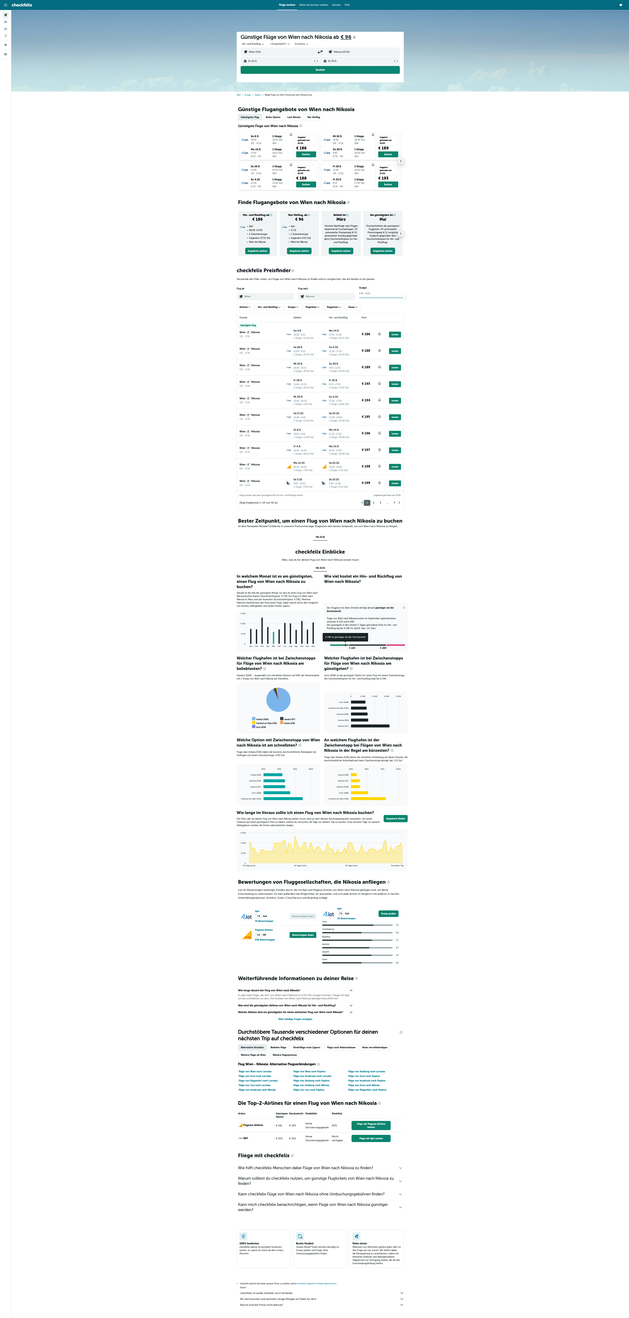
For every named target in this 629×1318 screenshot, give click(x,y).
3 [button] (380, 502)
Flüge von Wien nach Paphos (309, 1071)
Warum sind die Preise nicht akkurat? (261, 1304)
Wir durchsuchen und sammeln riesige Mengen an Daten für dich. (278, 1299)
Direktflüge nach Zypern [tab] (306, 1047)
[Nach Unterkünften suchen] (5, 22)
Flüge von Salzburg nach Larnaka (366, 1071)
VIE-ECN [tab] (320, 537)
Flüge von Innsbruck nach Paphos (366, 1080)
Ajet (257, 911)
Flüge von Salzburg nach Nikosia (311, 1085)
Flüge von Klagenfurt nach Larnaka (258, 1080)
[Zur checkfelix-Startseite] (22, 5)
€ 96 (346, 37)
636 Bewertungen (265, 939)
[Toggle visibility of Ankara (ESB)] (287, 722)
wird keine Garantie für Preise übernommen (316, 1283)
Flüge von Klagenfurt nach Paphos (367, 1090)
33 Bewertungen (264, 921)
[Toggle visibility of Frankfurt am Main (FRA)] (264, 722)
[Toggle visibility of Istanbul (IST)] (287, 719)
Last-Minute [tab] (294, 117)
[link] (257, 251)
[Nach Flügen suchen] (5, 15)
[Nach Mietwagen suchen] (5, 29)
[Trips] (5, 45)
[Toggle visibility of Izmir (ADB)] (259, 726)
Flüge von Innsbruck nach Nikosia (257, 1090)
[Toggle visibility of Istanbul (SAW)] (260, 719)
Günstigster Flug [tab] (250, 117)
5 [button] (394, 502)
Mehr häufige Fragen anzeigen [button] (295, 1019)
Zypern (258, 95)
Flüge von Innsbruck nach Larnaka (312, 1076)
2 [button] (373, 502)
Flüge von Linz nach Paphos (308, 1090)
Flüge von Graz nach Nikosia (364, 1085)
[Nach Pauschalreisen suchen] (5, 35)
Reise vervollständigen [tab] (375, 1047)
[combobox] (253, 44)
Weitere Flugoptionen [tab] (285, 1055)
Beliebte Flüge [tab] (278, 1047)
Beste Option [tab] (273, 117)
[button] (5, 5)
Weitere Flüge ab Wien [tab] (253, 1055)
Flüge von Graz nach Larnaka (255, 1076)
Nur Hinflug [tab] (313, 117)
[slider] (405, 298)
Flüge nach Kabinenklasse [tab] (341, 1047)
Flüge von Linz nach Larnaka (254, 1085)
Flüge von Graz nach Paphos (364, 1076)
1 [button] (367, 502)
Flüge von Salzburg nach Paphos (311, 1080)
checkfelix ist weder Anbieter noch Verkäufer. (266, 1293)
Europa (248, 95)
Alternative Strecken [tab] (252, 1047)
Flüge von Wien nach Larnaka (255, 1071)
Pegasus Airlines (264, 930)
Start (239, 95)
